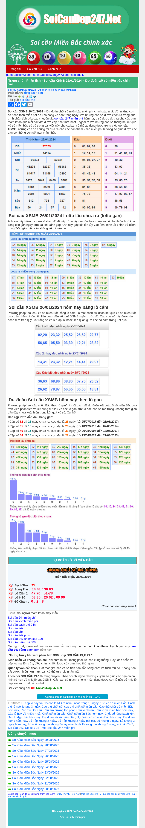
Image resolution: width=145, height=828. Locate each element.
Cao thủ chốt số (52, 706)
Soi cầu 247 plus (19, 635)
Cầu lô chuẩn (85, 710)
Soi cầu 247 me (35, 727)
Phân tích (33, 80)
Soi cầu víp (15, 631)
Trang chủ (15, 69)
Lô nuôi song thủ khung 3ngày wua (51, 724)
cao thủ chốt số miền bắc (80, 706)
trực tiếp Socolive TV (91, 794)
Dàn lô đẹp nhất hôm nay (24, 717)
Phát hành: (15, 92)
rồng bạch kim (33, 92)
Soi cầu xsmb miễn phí (23, 621)
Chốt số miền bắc (53, 713)
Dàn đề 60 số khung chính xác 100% (37, 794)
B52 (133, 794)
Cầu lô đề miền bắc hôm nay (114, 710)
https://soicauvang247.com (51, 74)
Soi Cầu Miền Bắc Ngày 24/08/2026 (35, 767)
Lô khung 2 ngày (107, 720)
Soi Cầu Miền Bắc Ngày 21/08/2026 (35, 783)
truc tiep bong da (111, 794)
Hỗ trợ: (13, 96)
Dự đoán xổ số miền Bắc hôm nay (99, 717)
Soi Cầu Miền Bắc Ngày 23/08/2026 (35, 772)
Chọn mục (54, 69)
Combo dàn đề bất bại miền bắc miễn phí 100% (72, 696)
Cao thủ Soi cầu (31, 710)
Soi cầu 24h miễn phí (22, 617)
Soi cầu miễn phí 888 (22, 642)
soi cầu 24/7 (125, 724)
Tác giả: (13, 100)
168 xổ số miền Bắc (113, 703)
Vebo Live (125, 794)
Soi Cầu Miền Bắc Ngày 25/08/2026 (35, 761)
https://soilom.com (18, 74)
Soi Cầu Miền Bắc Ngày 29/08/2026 (35, 739)
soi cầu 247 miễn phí (69, 118)
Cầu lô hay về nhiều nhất (24, 713)
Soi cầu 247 (34, 69)
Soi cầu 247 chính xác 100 (25, 638)
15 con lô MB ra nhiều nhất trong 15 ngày (71, 703)
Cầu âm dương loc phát (59, 710)
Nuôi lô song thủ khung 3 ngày (95, 724)
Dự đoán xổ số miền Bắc (58, 717)
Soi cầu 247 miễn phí (61, 727)
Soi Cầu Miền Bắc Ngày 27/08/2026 (35, 750)
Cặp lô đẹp (13, 794)
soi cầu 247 (27, 100)
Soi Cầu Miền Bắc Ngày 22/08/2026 (35, 778)
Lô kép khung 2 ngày (42, 720)
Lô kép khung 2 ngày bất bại (76, 720)
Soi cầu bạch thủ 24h (22, 624)
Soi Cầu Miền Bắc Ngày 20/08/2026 (35, 789)
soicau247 (78, 74)
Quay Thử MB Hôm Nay (68, 794)
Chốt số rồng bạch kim (119, 713)
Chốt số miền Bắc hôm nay (85, 713)
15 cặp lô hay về (32, 703)
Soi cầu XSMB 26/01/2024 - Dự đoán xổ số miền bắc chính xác (42, 89)
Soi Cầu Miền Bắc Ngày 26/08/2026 (35, 756)
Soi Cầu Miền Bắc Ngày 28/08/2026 (35, 745)
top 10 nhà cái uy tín (17, 796)
